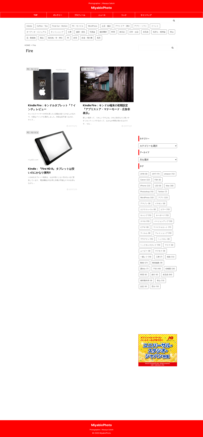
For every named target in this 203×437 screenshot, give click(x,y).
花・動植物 (31, 38)
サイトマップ (146, 15)
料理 (113, 32)
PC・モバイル (77, 26)
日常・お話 (133, 32)
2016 (143, 174)
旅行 (154, 274)
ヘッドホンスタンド (150, 245)
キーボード (162, 215)
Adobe (29, 26)
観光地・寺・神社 (55, 38)
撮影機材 (103, 32)
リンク (124, 15)
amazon (169, 174)
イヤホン (160, 203)
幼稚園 (170, 268)
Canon (145, 180)
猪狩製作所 (146, 280)
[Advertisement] (157, 93)
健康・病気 (80, 32)
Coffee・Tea (42, 26)
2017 (156, 174)
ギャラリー (57, 15)
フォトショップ (163, 233)
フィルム (145, 233)
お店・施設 (106, 26)
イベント (155, 26)
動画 (144, 263)
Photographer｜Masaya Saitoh (101, 430)
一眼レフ (145, 257)
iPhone (145, 186)
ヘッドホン (164, 239)
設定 (143, 286)
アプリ (163, 197)
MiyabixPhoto (101, 8)
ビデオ (144, 227)
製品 (42, 38)
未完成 (145, 32)
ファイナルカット (162, 227)
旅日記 (122, 32)
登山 (172, 32)
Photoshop (147, 191)
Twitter (162, 191)
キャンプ (145, 215)
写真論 (92, 32)
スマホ (145, 221)
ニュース (102, 15)
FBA (158, 180)
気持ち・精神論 (159, 32)
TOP (35, 15)
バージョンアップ (163, 221)
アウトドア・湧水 (122, 26)
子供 (157, 268)
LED (158, 186)
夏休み (144, 268)
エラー (165, 209)
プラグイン (146, 239)
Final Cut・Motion (60, 26)
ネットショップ (57, 32)
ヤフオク (160, 251)
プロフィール (79, 15)
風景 (99, 38)
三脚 (159, 257)
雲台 (155, 286)
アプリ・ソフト (140, 26)
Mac (170, 186)
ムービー (145, 251)
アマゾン (145, 203)
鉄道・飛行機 (87, 38)
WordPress (92, 26)
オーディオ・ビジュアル (36, 32)
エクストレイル (148, 209)
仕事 (70, 32)
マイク (169, 245)
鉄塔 (75, 38)
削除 (170, 257)
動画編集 (157, 263)
